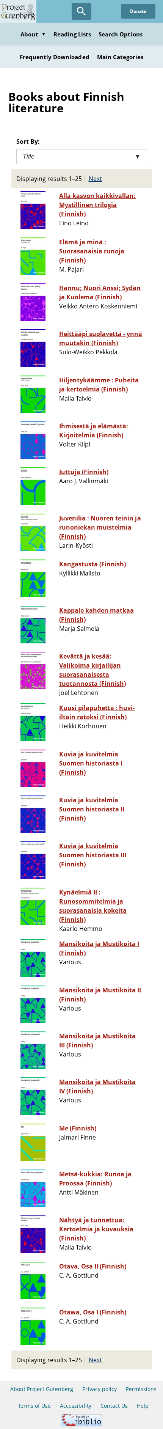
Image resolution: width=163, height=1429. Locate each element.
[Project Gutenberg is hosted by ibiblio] (81, 1424)
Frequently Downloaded (54, 57)
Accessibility (75, 1405)
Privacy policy (99, 1389)
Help (143, 1405)
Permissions (141, 1389)
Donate (138, 11)
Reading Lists (72, 34)
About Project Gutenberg (42, 1389)
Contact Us (114, 1405)
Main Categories (120, 57)
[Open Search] (81, 11)
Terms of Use (34, 1405)
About (32, 34)
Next (95, 178)
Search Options (121, 34)
